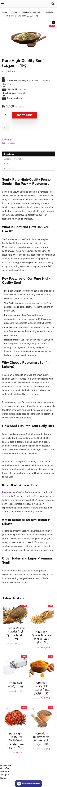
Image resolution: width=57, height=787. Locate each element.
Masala (49, 12)
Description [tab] (9, 154)
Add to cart (24, 115)
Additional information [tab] (14, 159)
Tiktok (3, 778)
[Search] (52, 3)
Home (4, 12)
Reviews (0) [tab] (9, 168)
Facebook (4, 771)
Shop (14, 12)
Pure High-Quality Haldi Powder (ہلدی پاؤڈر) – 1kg (41, 688)
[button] (53, 22)
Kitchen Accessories (31, 12)
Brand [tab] (7, 163)
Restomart (7, 139)
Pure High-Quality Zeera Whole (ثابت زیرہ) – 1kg (41, 738)
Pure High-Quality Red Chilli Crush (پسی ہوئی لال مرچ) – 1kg (15, 740)
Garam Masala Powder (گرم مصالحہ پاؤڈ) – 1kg (16, 633)
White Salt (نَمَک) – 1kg (15, 684)
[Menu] (3, 3)
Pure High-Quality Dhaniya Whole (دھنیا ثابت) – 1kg (41, 637)
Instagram (4, 775)
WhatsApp (4, 768)
